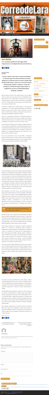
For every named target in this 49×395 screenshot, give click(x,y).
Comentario (3, 351)
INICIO (3, 34)
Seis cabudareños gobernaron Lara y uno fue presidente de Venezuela (8, 323)
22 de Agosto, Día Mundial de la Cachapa (40, 80)
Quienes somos (8, 34)
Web (1, 373)
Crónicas (3, 59)
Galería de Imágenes (16, 34)
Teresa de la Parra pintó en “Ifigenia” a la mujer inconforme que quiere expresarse (24, 324)
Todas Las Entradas (8, 59)
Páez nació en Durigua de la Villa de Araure (41, 87)
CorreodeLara (9, 65)
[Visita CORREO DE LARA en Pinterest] (39, 108)
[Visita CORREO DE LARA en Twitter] (36, 108)
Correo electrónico (4, 369)
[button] (20, 34)
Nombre (2, 364)
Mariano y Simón (36, 83)
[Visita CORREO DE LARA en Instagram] (34, 108)
